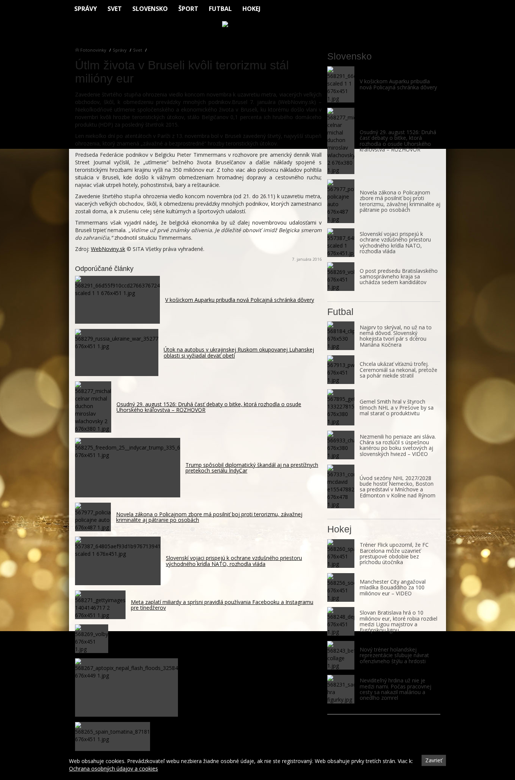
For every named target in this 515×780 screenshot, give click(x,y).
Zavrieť (433, 760)
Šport (188, 9)
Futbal (220, 9)
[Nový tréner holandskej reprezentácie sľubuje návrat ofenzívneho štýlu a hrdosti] (340, 655)
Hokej (251, 9)
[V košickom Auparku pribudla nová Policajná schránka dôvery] (340, 84)
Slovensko (150, 9)
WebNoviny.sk (108, 248)
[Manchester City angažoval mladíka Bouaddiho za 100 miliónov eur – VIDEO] (340, 587)
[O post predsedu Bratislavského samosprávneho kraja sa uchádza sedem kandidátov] (340, 276)
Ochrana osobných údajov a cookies (113, 768)
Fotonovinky (93, 50)
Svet (114, 9)
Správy (85, 9)
